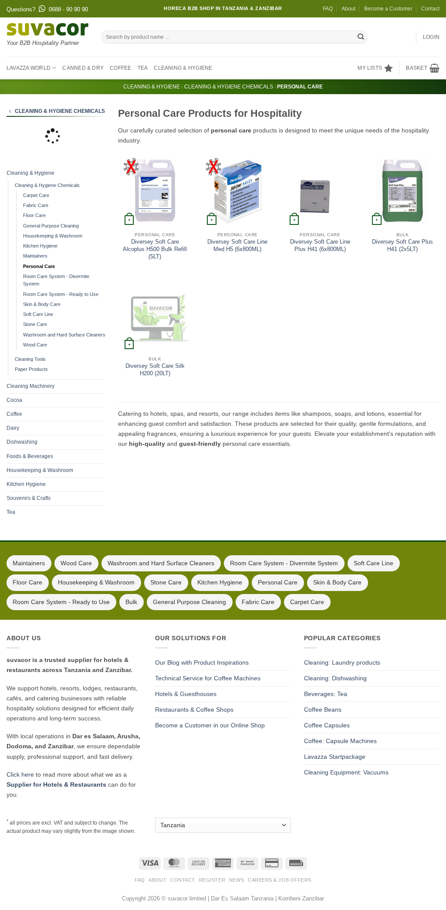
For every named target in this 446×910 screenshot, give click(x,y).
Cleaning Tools (30, 359)
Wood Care (35, 344)
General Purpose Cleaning (51, 225)
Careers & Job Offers (279, 880)
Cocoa (14, 400)
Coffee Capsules (327, 725)
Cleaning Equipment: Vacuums (346, 772)
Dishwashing (22, 442)
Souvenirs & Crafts (29, 498)
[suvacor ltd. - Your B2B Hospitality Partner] (47, 29)
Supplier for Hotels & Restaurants (56, 784)
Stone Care (35, 324)
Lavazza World (29, 68)
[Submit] (360, 37)
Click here (20, 774)
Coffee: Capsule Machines (340, 740)
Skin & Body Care (42, 304)
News (236, 880)
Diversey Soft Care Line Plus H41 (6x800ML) (320, 245)
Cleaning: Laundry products (342, 662)
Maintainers (35, 255)
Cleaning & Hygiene (183, 68)
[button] (422, 68)
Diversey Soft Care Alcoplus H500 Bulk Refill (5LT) (155, 249)
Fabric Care (35, 205)
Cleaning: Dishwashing (335, 678)
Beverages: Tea (325, 693)
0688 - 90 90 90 (68, 9)
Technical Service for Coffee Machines (207, 678)
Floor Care (34, 215)
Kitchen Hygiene (40, 245)
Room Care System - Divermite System (56, 280)
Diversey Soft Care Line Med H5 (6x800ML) (237, 245)
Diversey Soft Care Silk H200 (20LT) (155, 370)
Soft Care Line (38, 314)
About (348, 8)
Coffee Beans (322, 709)
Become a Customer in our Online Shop (210, 725)
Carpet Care (36, 195)
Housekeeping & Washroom (52, 235)
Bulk (131, 601)
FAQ (328, 8)
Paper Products (31, 369)
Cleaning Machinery (30, 386)
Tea (143, 68)
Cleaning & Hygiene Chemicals (228, 86)
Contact (430, 8)
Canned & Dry (83, 68)
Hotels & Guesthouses (185, 693)
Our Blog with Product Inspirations (202, 662)
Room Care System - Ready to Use (60, 294)
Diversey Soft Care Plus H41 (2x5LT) (402, 245)
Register (212, 880)
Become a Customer (388, 8)
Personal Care (39, 266)
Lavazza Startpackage (334, 756)
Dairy (13, 428)
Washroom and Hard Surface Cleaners (64, 334)
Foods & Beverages (30, 456)
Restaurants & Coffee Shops (194, 709)
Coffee (120, 68)
